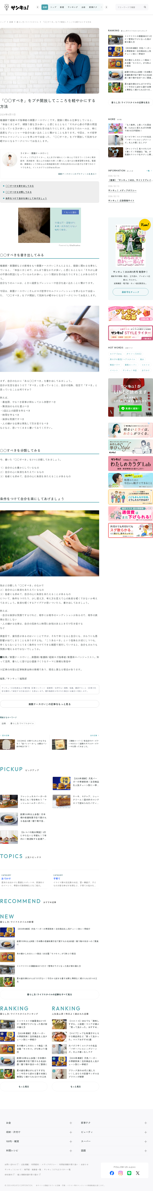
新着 (62, 7)
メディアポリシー (49, 1164)
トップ (53, 7)
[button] (37, 7)
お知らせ (84, 1164)
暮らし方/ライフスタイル (28, 22)
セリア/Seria (116, 353)
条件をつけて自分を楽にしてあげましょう (26, 198)
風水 (142, 359)
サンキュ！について (13, 1169)
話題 (45, 7)
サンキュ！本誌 (130, 370)
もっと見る (24, 1086)
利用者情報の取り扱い (68, 1164)
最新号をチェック (130, 292)
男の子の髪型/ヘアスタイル (122, 359)
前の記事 (5, 735)
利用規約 (35, 1164)
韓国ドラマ (115, 364)
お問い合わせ (10, 1164)
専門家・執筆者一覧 (32, 1169)
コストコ (146, 364)
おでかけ (146, 370)
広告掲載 (25, 1164)
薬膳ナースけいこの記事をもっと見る (50, 704)
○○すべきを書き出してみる (20, 185)
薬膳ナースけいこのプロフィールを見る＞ (77, 173)
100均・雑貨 (12, 1141)
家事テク (93, 7)
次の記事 (94, 735)
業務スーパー (131, 364)
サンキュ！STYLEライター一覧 (57, 1169)
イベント (114, 370)
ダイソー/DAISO (133, 353)
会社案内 (8, 1174)
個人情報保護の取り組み (27, 1174)
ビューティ (87, 1132)
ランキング (73, 7)
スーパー (86, 1141)
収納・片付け (13, 1132)
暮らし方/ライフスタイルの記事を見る (130, 102)
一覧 (148, 171)
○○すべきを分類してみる (19, 191)
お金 (83, 7)
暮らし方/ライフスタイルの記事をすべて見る (49, 994)
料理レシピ (12, 1150)
